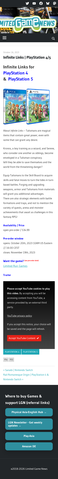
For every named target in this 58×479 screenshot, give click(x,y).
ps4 (6, 359)
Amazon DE (29, 446)
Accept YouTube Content (22, 338)
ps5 (11, 359)
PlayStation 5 (30, 351)
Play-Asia (29, 436)
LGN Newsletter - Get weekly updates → (25, 424)
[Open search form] (53, 38)
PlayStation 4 (12, 351)
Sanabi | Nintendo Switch (19, 370)
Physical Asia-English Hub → (29, 412)
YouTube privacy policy (19, 315)
